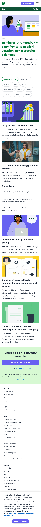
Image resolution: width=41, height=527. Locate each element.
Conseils (27, 94)
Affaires (6, 84)
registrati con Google (23, 368)
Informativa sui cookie (17, 513)
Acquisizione (25, 79)
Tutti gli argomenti (10, 79)
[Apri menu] (37, 3)
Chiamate (7, 94)
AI (22, 84)
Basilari (29, 89)
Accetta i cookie (20, 521)
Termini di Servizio (26, 377)
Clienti (17, 94)
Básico (19, 89)
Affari (15, 84)
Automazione (8, 89)
